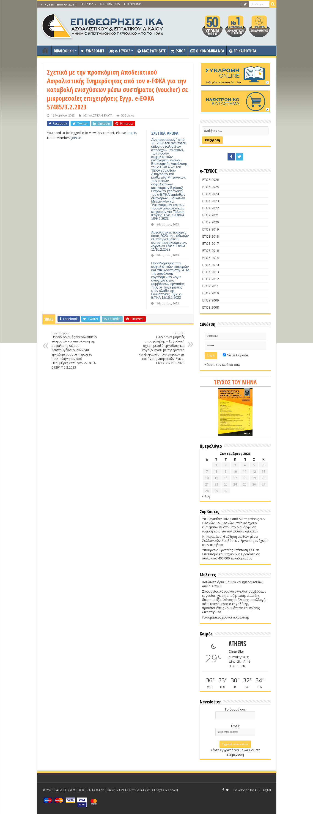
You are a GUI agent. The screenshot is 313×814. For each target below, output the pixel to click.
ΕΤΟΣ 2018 (210, 236)
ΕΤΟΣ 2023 (210, 201)
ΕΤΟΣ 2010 (210, 293)
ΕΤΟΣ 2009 (210, 300)
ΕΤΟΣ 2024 (210, 194)
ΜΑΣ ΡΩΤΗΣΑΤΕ (154, 51)
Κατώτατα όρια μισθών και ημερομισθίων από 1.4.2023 (233, 584)
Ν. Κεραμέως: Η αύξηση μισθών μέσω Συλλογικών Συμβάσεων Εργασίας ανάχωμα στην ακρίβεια (235, 540)
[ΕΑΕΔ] (103, 25)
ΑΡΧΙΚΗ (45, 50)
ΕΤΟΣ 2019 (210, 229)
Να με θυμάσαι (237, 355)
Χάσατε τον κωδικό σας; (222, 364)
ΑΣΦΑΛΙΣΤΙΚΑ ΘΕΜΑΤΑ (98, 115)
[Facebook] (241, 4)
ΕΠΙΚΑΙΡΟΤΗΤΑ (245, 51)
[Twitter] (245, 4)
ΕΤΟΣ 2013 (210, 272)
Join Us (76, 138)
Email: (235, 726)
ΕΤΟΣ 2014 (210, 265)
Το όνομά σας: (235, 709)
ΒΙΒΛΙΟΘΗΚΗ (64, 51)
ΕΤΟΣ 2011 (210, 286)
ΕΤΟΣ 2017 (210, 243)
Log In (131, 132)
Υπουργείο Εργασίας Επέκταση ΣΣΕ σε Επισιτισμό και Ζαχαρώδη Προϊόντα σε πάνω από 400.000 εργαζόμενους (231, 554)
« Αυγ (206, 496)
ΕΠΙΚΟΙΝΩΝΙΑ (133, 4)
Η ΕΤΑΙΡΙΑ (87, 4)
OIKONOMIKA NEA (210, 51)
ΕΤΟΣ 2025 (210, 187)
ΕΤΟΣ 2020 (210, 222)
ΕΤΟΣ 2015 (210, 257)
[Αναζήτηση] (272, 4)
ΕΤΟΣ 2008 (210, 307)
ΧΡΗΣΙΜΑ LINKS (110, 4)
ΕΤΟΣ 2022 (210, 208)
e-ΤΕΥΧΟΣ (122, 51)
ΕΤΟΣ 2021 (210, 215)
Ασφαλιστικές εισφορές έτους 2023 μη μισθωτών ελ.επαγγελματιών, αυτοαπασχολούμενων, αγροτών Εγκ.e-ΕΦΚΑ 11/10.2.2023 (170, 240)
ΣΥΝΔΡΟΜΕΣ (94, 51)
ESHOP (180, 51)
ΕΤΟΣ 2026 (210, 179)
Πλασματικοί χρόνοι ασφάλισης (225, 617)
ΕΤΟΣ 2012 (210, 279)
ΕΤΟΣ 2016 (210, 250)
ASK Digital (263, 790)
